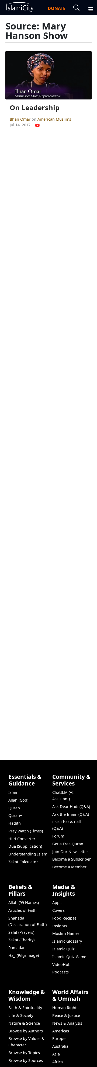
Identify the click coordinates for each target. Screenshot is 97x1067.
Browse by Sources (25, 1060)
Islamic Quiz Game (69, 956)
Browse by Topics (24, 1052)
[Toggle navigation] (88, 8)
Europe (58, 1038)
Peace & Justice (66, 1015)
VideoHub (61, 964)
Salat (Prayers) (21, 932)
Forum (58, 836)
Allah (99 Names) (23, 902)
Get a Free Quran (67, 843)
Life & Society (20, 1015)
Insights (59, 925)
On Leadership (35, 107)
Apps (56, 902)
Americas (60, 1030)
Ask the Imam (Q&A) (70, 814)
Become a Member (69, 866)
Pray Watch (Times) (25, 830)
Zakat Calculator (23, 861)
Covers (58, 910)
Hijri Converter (21, 838)
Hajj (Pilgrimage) (23, 955)
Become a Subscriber (71, 859)
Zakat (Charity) (21, 939)
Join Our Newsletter (70, 851)
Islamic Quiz (63, 948)
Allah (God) (18, 800)
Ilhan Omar (21, 119)
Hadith (14, 823)
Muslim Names (65, 933)
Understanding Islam (27, 854)
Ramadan (17, 947)
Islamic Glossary (67, 941)
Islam (13, 792)
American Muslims (54, 119)
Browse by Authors (25, 1030)
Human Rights (65, 1007)
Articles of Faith (22, 910)
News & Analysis (67, 1023)
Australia (60, 1046)
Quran (14, 807)
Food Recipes (64, 918)
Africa (57, 1061)
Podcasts (60, 972)
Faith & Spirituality (25, 1007)
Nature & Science (24, 1023)
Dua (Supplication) (25, 846)
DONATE (56, 8)
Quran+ (15, 815)
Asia (56, 1054)
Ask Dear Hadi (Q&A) (71, 806)
